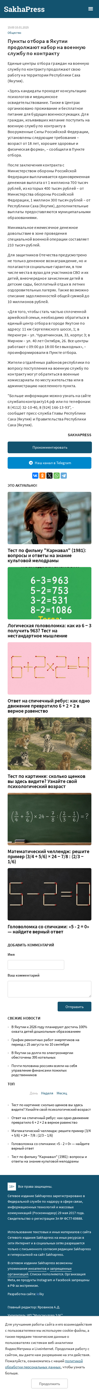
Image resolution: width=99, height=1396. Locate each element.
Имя (11, 954)
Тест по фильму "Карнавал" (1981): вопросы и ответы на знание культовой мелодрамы (47, 555)
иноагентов (37, 1268)
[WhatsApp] (57, 476)
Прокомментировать (49, 447)
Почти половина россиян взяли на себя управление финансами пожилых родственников (44, 1070)
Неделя (47, 1093)
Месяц (62, 1093)
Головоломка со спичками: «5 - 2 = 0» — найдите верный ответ (48, 929)
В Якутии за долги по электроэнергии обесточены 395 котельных (42, 1055)
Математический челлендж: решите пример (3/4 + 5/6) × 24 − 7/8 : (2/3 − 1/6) (48, 856)
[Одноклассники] (42, 476)
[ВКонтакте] (35, 476)
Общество (14, 33)
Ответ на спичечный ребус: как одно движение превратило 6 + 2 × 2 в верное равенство (49, 706)
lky (40, 1294)
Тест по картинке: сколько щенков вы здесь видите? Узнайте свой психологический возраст (46, 781)
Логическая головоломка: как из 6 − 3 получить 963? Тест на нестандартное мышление (49, 630)
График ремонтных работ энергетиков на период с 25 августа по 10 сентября (45, 1042)
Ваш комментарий (24, 975)
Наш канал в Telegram (53, 462)
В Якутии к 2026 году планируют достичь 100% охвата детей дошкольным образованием (49, 1029)
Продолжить (49, 1383)
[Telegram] (64, 476)
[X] (49, 476)
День (34, 1093)
